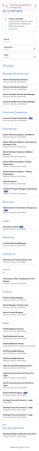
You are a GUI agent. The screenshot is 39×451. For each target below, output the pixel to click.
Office (6, 55)
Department (8, 47)
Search (6, 39)
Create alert (13, 29)
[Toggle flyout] (34, 48)
